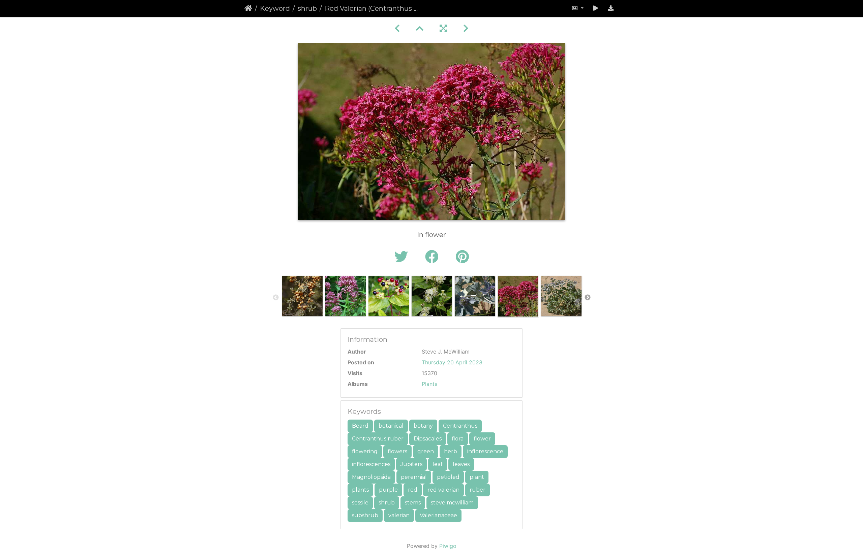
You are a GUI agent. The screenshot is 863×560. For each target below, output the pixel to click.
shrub (307, 8)
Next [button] (587, 297)
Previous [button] (275, 297)
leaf (438, 464)
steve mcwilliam (452, 502)
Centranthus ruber (378, 438)
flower (482, 438)
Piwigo (447, 545)
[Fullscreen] (443, 28)
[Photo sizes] (577, 8)
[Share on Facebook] (433, 257)
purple (388, 490)
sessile (360, 502)
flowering (365, 451)
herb (450, 451)
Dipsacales (428, 438)
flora (458, 438)
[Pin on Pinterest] (462, 257)
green (425, 451)
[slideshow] (595, 8)
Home (248, 8)
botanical (391, 426)
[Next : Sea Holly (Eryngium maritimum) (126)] (466, 28)
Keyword (275, 8)
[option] (302, 296)
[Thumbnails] (420, 28)
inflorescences (371, 464)
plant (477, 477)
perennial (414, 477)
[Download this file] (611, 8)
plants (360, 490)
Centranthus (460, 426)
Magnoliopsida (371, 477)
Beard (360, 426)
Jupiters (411, 464)
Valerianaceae (438, 515)
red (412, 490)
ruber (477, 490)
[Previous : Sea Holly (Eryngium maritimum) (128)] (397, 28)
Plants (429, 384)
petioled (448, 477)
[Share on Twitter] (403, 257)
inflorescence (485, 451)
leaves (461, 464)
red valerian (443, 490)
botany (423, 426)
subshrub (365, 515)
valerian (399, 515)
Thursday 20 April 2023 (452, 362)
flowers (397, 451)
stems (413, 502)
